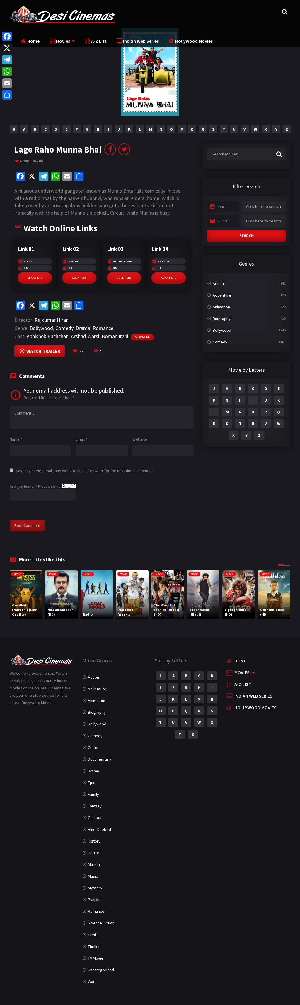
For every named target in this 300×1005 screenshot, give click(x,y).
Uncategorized (101, 970)
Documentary (99, 759)
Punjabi (94, 899)
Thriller (94, 946)
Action (218, 283)
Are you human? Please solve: (36, 486)
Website (139, 439)
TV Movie (95, 958)
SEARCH (246, 235)
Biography (222, 318)
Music (93, 876)
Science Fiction (101, 923)
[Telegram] (7, 60)
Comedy (64, 328)
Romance (103, 328)
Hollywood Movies (194, 41)
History (94, 841)
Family (93, 794)
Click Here (35, 278)
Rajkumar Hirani (52, 319)
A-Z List (99, 41)
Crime (93, 747)
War (91, 981)
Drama (83, 328)
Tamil (92, 934)
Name (16, 439)
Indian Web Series (141, 41)
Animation (221, 306)
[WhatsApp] (7, 71)
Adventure (222, 295)
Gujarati (94, 817)
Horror (93, 852)
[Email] (7, 83)
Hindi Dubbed (99, 829)
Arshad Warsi (85, 336)
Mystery (95, 888)
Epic (91, 782)
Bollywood (41, 328)
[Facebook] (7, 36)
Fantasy (95, 806)
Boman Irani (115, 336)
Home (33, 41)
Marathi (94, 864)
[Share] (7, 95)
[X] (7, 48)
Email (81, 439)
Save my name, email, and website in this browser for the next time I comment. (85, 470)
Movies (63, 41)
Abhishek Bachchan (48, 336)
